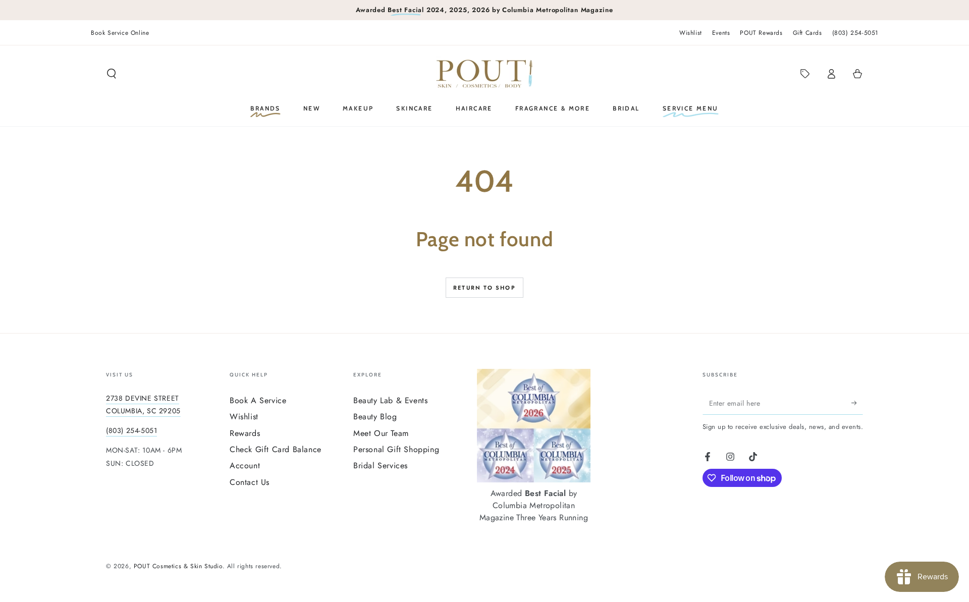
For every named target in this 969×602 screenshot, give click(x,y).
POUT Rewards (761, 32)
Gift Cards (807, 32)
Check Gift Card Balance (275, 449)
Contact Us (250, 482)
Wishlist (690, 32)
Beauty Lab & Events (390, 400)
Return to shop (484, 288)
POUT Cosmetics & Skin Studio (178, 566)
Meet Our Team (381, 433)
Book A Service (258, 400)
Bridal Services (380, 465)
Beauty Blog (375, 416)
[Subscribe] (857, 403)
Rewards (245, 433)
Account (245, 465)
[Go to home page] (484, 74)
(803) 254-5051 (855, 32)
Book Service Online (120, 32)
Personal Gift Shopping (396, 449)
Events (721, 32)
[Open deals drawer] (805, 74)
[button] (111, 74)
